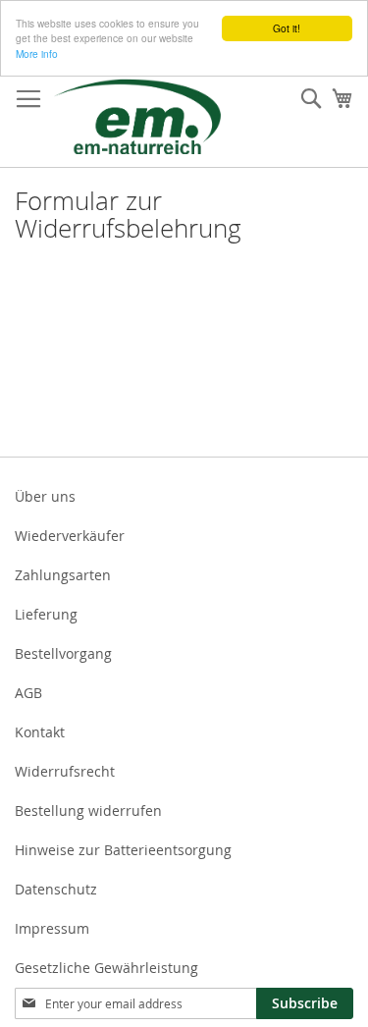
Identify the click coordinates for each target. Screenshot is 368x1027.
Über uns (45, 496)
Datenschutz (56, 889)
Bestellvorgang (63, 653)
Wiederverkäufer (70, 535)
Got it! (286, 28)
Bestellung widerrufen (88, 810)
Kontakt (40, 732)
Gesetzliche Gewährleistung (106, 967)
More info (37, 53)
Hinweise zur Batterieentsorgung (123, 849)
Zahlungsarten (63, 575)
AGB (28, 692)
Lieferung (46, 614)
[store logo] (137, 116)
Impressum (52, 928)
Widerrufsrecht (65, 771)
